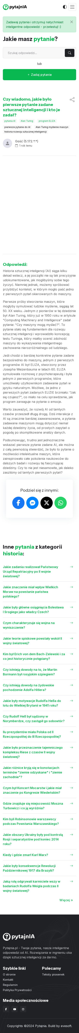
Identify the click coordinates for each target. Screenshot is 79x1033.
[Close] (71, 22)
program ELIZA (47, 120)
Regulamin (10, 985)
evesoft (66, 1026)
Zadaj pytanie (41, 75)
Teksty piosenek (53, 974)
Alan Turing (27, 120)
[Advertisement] (39, 205)
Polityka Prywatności (17, 990)
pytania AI (9, 120)
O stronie (9, 974)
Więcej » (66, 900)
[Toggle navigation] (72, 7)
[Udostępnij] (72, 107)
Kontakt (8, 979)
